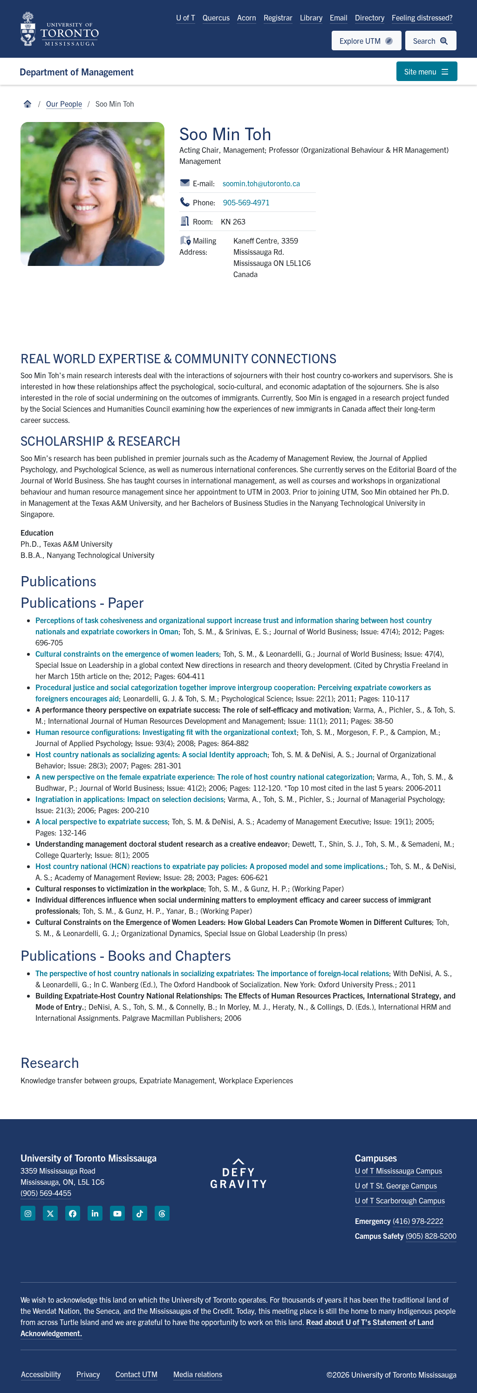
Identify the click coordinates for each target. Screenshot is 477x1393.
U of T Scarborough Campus (400, 1200)
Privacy (88, 1374)
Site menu (421, 71)
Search (425, 40)
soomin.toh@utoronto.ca (261, 183)
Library (311, 17)
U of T (185, 17)
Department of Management (77, 71)
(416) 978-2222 (418, 1220)
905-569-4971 (246, 202)
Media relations (197, 1374)
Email (339, 17)
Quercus (216, 17)
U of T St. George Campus (396, 1185)
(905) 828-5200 (431, 1235)
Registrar (278, 17)
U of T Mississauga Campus (398, 1170)
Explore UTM (361, 40)
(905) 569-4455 (45, 1192)
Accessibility (41, 1374)
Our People (64, 103)
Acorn (246, 17)
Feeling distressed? (422, 17)
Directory (369, 17)
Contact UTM (136, 1374)
